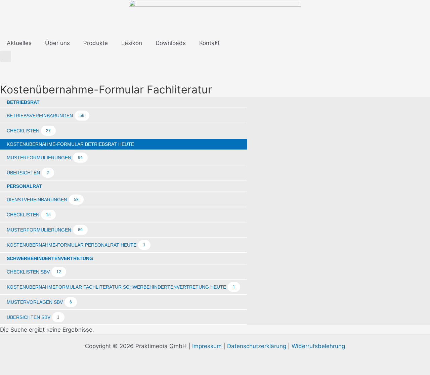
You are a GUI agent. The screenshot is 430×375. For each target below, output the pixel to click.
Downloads (171, 43)
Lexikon (131, 43)
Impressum (207, 346)
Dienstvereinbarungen (43, 199)
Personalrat (24, 186)
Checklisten (29, 130)
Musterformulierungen (45, 157)
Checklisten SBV (34, 272)
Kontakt (209, 43)
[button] (5, 56)
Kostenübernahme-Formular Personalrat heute (76, 245)
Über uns (57, 43)
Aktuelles (19, 43)
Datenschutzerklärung (256, 346)
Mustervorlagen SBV (39, 302)
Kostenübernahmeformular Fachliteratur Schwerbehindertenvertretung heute (121, 287)
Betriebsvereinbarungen (45, 115)
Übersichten (28, 172)
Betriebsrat (23, 102)
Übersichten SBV (33, 317)
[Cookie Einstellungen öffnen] (15, 366)
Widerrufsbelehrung (318, 346)
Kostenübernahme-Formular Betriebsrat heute (70, 144)
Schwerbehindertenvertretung (50, 258)
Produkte (95, 43)
